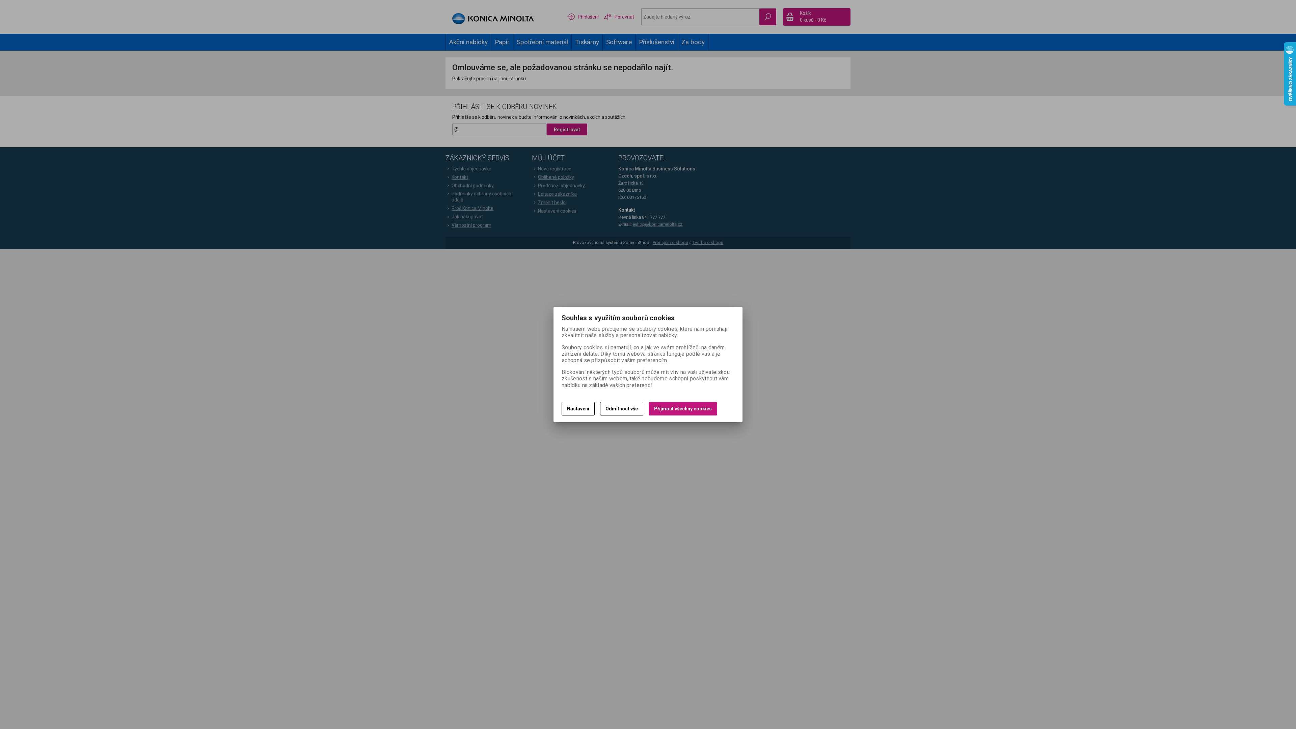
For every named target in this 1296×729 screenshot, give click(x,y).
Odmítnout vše (621, 408)
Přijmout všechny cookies (683, 408)
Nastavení (578, 408)
